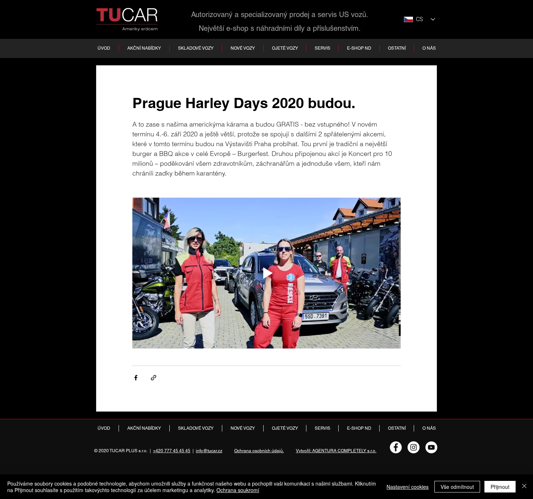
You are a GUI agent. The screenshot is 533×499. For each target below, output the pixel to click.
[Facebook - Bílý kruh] (396, 447)
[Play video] (266, 273)
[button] (195, 48)
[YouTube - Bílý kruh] (431, 447)
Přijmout (500, 486)
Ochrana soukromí (237, 490)
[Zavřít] (524, 486)
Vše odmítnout (457, 486)
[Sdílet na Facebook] (135, 377)
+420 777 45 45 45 (171, 450)
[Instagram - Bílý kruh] (414, 447)
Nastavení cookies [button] (408, 486)
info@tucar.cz (209, 450)
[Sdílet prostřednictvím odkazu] (153, 377)
